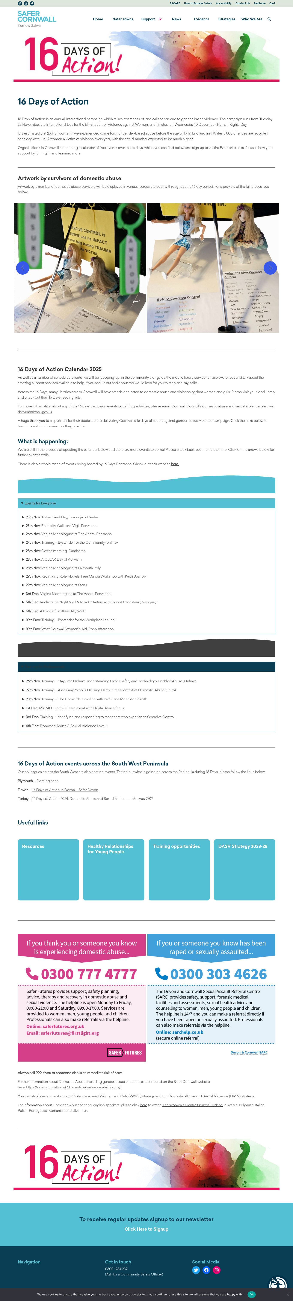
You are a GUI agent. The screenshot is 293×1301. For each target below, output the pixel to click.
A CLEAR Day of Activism (54, 559)
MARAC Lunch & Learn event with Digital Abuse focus (75, 708)
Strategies (226, 19)
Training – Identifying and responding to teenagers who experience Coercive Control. (100, 716)
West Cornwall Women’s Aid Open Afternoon (70, 628)
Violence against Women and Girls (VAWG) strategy (113, 1096)
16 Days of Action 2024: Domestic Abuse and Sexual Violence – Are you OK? (92, 798)
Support (148, 19)
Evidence (201, 19)
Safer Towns (123, 19)
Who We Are (251, 19)
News (176, 19)
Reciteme (260, 3)
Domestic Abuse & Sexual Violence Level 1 (66, 725)
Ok (252, 1294)
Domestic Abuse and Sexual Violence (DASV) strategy (211, 1096)
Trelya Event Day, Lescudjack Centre (62, 517)
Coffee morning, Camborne (56, 550)
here (143, 1104)
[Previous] (22, 268)
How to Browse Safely (198, 3)
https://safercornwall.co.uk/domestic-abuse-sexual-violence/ (73, 1087)
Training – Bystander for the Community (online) (72, 542)
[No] (287, 1294)
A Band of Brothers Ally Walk (55, 611)
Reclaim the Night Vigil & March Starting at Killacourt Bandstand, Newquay (91, 602)
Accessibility (224, 3)
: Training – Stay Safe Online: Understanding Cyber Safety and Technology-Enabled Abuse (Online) (111, 681)
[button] (278, 1286)
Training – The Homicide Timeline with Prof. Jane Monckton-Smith (86, 699)
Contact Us (243, 3)
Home (98, 19)
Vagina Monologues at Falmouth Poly (63, 567)
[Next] (270, 268)
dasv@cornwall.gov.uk (35, 411)
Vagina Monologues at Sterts (56, 584)
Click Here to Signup (146, 1229)
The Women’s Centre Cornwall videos (192, 1104)
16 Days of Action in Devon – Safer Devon (65, 789)
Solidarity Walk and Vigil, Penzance (61, 525)
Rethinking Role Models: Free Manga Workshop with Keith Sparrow (86, 576)
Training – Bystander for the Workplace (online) (71, 619)
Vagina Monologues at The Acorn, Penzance (68, 593)
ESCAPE (175, 3)
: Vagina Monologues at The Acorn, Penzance (69, 533)
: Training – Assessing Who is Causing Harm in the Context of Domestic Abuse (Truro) (101, 690)
